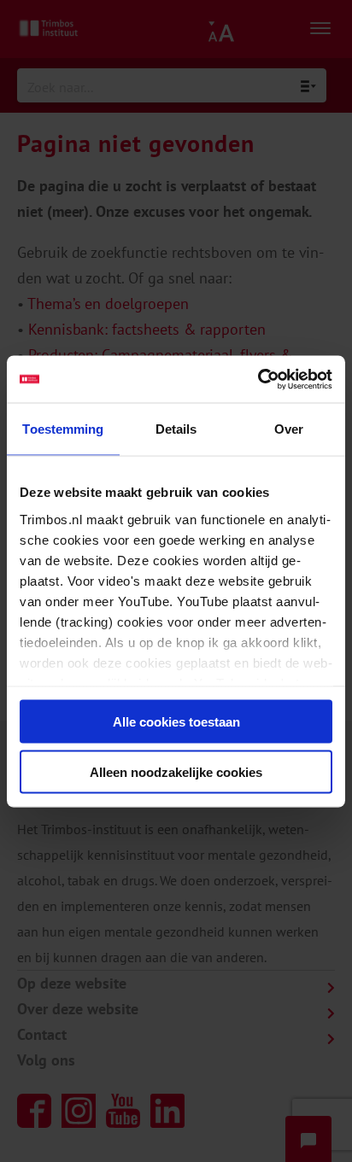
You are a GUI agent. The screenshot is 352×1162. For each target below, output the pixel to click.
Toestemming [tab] (62, 429)
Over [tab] (288, 429)
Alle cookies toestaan (176, 722)
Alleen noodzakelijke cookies (176, 771)
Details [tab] (176, 429)
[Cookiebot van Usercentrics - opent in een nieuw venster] (257, 379)
